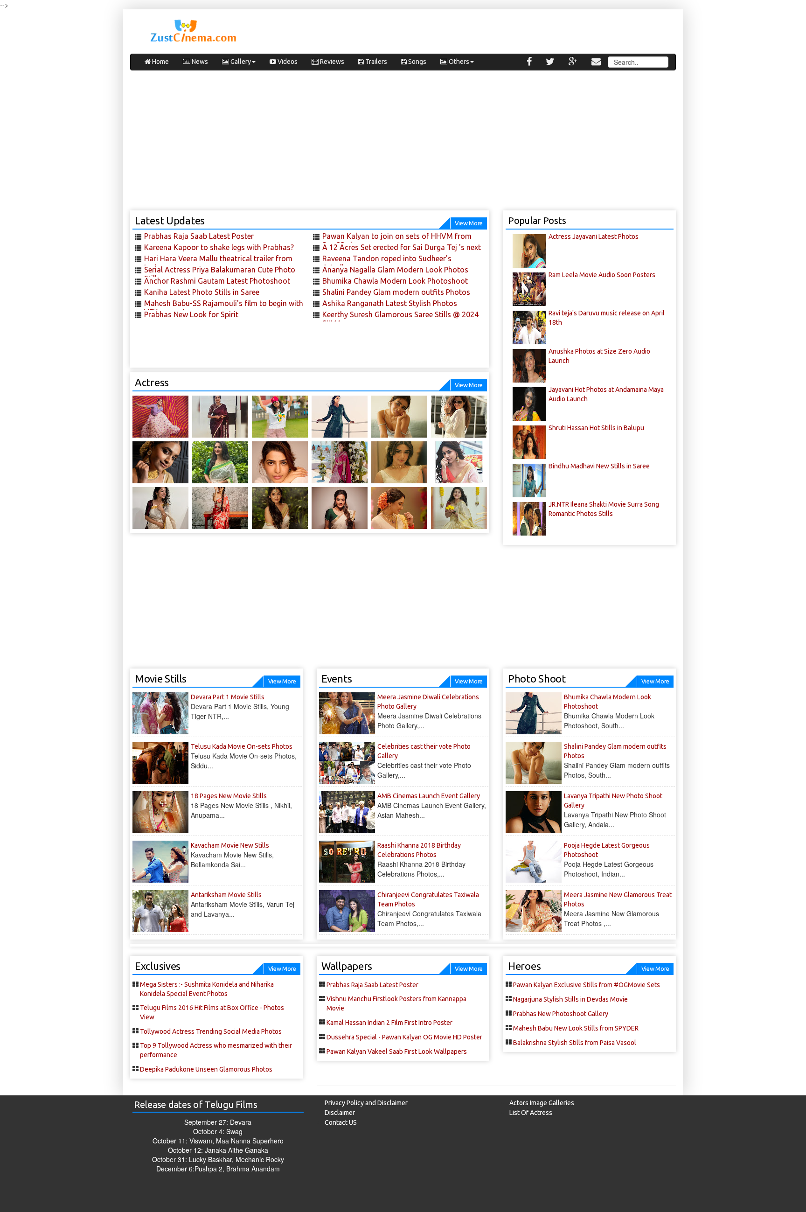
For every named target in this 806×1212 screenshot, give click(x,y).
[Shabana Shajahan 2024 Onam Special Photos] (459, 508)
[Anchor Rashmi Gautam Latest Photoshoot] (160, 417)
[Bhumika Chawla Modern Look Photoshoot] (339, 417)
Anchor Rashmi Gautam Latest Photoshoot (217, 281)
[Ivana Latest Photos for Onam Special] (220, 462)
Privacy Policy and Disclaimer (366, 1103)
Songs (416, 61)
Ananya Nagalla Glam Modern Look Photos (395, 269)
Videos (287, 61)
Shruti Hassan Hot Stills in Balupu (596, 428)
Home (160, 61)
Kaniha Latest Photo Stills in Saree (201, 292)
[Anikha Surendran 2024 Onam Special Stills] (280, 508)
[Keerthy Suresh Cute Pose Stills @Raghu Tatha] (220, 508)
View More (469, 223)
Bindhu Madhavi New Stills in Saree (599, 466)
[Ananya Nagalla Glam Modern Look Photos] (280, 417)
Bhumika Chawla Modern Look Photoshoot (395, 281)
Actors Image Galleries (541, 1103)
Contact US (341, 1122)
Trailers (375, 61)
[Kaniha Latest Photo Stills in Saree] (220, 417)
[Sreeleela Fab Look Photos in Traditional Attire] (339, 462)
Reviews (331, 61)
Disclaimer (340, 1112)
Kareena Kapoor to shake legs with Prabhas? (219, 247)
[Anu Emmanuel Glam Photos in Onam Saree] (459, 462)
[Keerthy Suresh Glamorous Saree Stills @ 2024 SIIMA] (160, 462)
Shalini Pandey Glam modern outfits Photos (396, 292)
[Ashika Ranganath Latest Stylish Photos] (459, 417)
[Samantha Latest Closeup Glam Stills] (280, 462)
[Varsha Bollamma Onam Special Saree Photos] (160, 508)
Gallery (240, 61)
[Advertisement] (403, 145)
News (199, 61)
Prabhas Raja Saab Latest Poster (199, 236)
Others (458, 61)
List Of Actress (530, 1112)
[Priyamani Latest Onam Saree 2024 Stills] (339, 508)
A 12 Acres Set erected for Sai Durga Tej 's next (401, 247)
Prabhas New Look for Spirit (191, 314)
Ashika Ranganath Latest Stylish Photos (389, 303)
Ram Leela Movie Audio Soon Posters (602, 275)
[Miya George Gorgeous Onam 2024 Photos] (399, 508)
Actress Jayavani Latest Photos (594, 236)
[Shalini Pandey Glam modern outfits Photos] (399, 417)
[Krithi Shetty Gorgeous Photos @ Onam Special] (399, 462)
